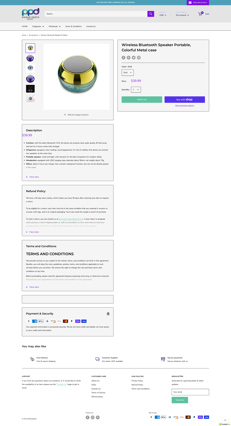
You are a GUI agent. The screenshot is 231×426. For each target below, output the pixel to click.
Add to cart (142, 99)
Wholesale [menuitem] (53, 26)
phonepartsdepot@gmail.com (71, 219)
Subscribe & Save (200, 2)
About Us (95, 380)
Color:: (127, 66)
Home (24, 35)
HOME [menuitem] (25, 26)
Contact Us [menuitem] (91, 26)
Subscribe (180, 400)
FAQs (93, 384)
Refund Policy (137, 384)
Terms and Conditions (141, 389)
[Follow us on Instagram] (93, 417)
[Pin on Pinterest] (128, 57)
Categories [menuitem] (36, 26)
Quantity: (125, 89)
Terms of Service (98, 392)
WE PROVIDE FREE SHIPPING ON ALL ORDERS (115, 2)
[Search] (150, 14)
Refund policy (97, 396)
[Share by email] (139, 57)
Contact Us (61, 384)
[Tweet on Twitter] (134, 57)
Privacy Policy (137, 380)
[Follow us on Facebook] (87, 417)
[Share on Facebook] (123, 57)
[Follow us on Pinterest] (98, 417)
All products (33, 35)
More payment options (184, 105)
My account (181, 15)
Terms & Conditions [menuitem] (73, 26)
